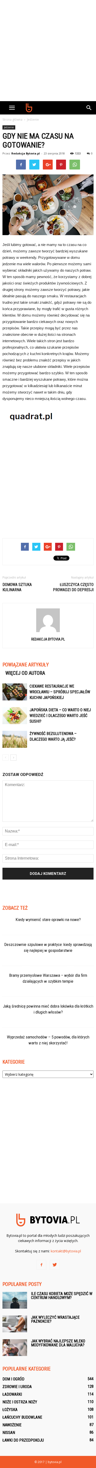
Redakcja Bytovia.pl (25, 153)
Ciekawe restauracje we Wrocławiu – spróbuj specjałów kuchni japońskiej (60, 692)
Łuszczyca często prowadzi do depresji (73, 587)
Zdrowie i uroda (17, 1386)
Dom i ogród (13, 1379)
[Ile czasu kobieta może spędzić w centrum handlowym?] (14, 1300)
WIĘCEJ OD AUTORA (25, 673)
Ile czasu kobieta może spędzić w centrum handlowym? (61, 1295)
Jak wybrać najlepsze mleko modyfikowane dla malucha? (58, 1343)
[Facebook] (41, 1265)
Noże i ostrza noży (19, 1402)
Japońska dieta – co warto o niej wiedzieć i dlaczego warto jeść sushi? (60, 716)
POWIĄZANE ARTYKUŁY (25, 665)
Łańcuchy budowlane (22, 1417)
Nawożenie (11, 1425)
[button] (89, 107)
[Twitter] (55, 1265)
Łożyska (9, 1409)
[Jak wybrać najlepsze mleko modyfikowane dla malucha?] (14, 1347)
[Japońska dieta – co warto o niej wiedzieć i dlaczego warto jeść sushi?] (14, 715)
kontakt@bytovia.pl (66, 1251)
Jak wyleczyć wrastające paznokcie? (55, 1319)
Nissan (8, 1432)
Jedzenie (9, 127)
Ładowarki (12, 1394)
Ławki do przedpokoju (23, 1440)
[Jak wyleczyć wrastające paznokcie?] (14, 1324)
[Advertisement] (48, 50)
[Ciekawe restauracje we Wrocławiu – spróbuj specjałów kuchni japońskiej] (14, 691)
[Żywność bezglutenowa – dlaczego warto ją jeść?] (14, 739)
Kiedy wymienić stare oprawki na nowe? (48, 919)
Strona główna (12, 119)
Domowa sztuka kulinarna (17, 587)
